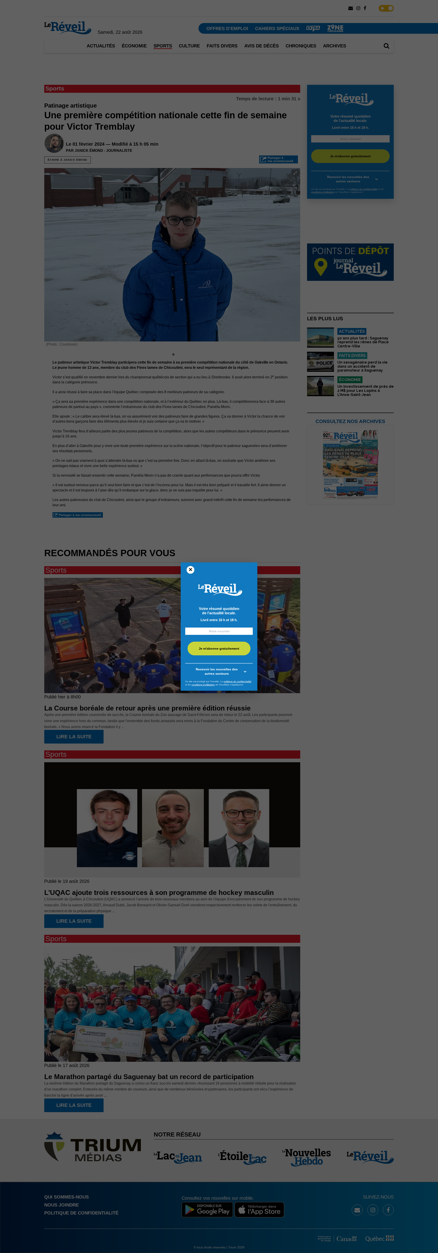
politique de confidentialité (237, 681)
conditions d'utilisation (203, 684)
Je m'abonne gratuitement (219, 649)
